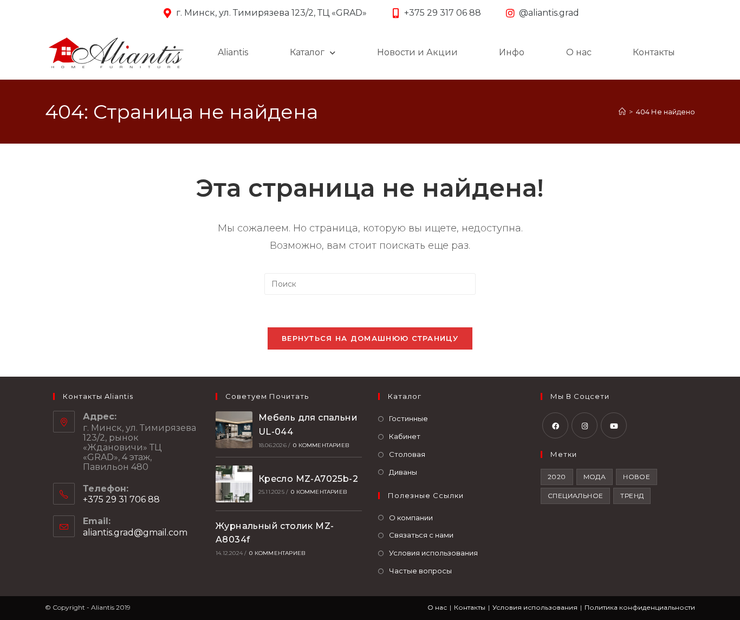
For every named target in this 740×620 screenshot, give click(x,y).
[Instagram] (585, 425)
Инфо (511, 52)
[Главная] (622, 111)
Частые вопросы (420, 570)
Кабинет (404, 436)
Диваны (403, 472)
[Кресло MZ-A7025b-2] (234, 484)
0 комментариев (321, 445)
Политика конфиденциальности (640, 607)
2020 (557, 477)
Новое (636, 477)
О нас (579, 52)
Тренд (632, 496)
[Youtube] (614, 425)
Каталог (307, 52)
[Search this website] (370, 284)
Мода (594, 477)
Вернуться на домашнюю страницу (370, 338)
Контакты (654, 52)
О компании (411, 517)
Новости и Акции (417, 52)
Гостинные (408, 418)
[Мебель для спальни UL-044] (234, 429)
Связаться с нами (421, 535)
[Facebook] (555, 425)
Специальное (575, 496)
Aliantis (233, 52)
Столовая (407, 454)
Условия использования (433, 552)
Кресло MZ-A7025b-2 (308, 479)
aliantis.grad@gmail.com (135, 532)
